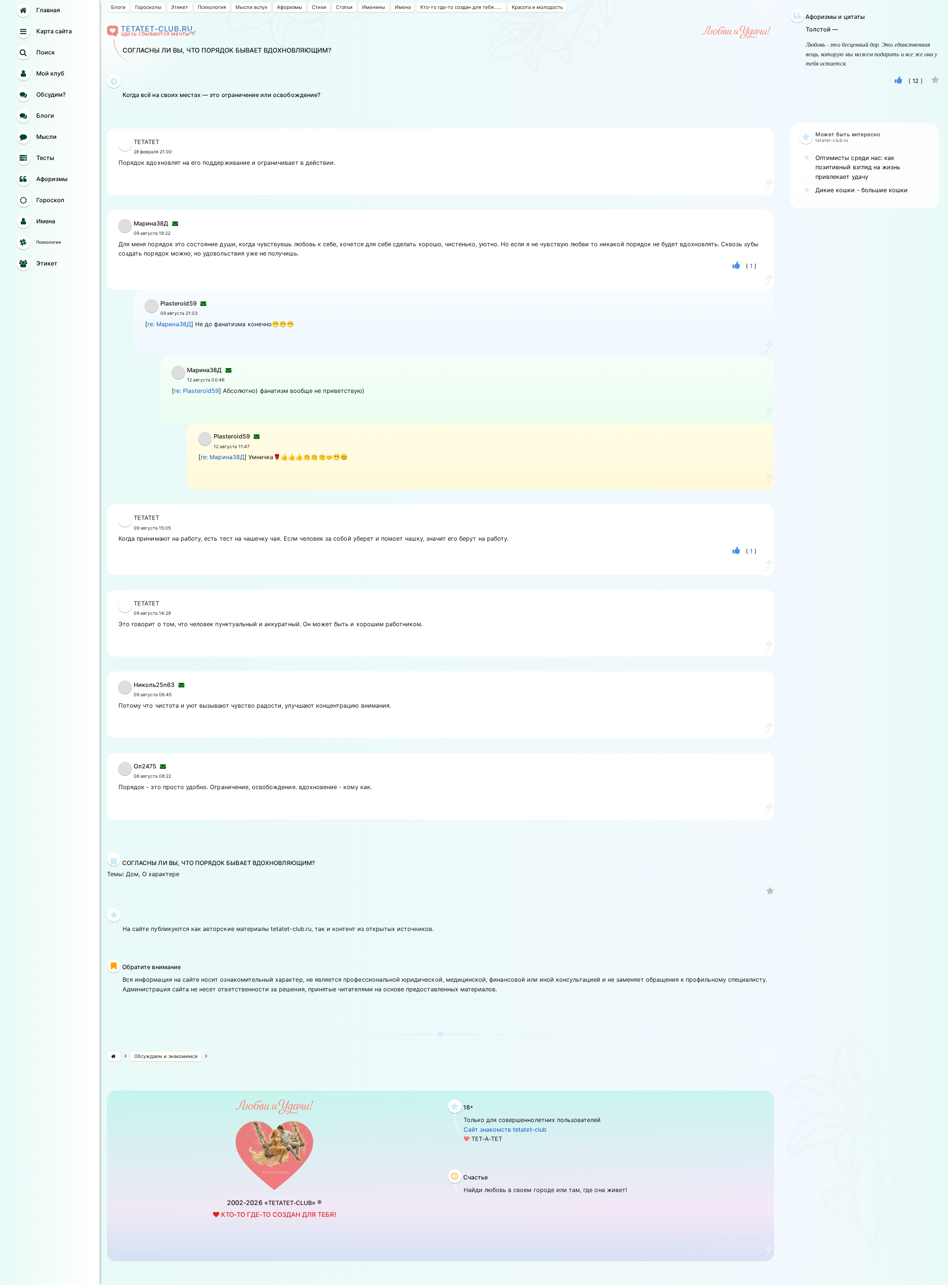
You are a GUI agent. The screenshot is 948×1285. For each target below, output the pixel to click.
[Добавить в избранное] (770, 891)
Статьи (344, 7)
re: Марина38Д (169, 324)
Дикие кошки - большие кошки (861, 190)
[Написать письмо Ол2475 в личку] (163, 766)
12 (916, 80)
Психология (212, 7)
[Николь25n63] (125, 691)
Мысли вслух (251, 7)
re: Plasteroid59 (196, 390)
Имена (403, 7)
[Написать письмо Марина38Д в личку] (175, 223)
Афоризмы (289, 7)
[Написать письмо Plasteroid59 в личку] (203, 303)
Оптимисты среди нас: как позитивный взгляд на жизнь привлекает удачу (857, 167)
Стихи (319, 7)
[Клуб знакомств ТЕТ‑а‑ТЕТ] (114, 1056)
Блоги (118, 7)
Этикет (179, 7)
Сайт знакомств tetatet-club (505, 1129)
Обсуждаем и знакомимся (165, 1056)
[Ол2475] (125, 773)
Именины (373, 7)
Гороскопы (148, 7)
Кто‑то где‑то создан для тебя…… (461, 7)
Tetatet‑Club (290, 1202)
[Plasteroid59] (151, 310)
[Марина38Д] (125, 230)
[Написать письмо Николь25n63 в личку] (181, 684)
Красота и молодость (537, 7)
